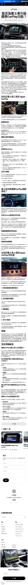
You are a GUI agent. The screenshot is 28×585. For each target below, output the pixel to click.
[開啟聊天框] (2, 582)
